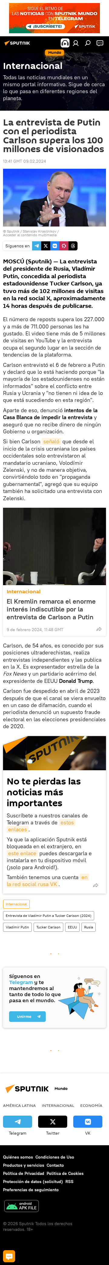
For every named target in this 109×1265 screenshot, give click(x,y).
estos (67, 822)
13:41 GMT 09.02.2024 (24, 161)
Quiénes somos (18, 1157)
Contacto (55, 1165)
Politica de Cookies (65, 1173)
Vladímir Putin (17, 927)
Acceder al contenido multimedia (30, 235)
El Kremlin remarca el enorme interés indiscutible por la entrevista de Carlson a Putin (51, 609)
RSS (69, 1181)
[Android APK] (21, 1207)
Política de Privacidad (23, 1173)
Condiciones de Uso (54, 1157)
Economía (91, 1105)
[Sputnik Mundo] (18, 45)
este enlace (22, 853)
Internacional (24, 591)
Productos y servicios (23, 1165)
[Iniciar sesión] (76, 43)
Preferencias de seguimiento (31, 1189)
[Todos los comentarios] (9, 1256)
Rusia (88, 927)
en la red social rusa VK (48, 881)
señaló (51, 441)
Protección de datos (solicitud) (33, 1181)
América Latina (19, 1105)
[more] (99, 629)
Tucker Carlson (48, 927)
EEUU (72, 927)
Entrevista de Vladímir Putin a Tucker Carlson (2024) (48, 915)
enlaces (17, 829)
